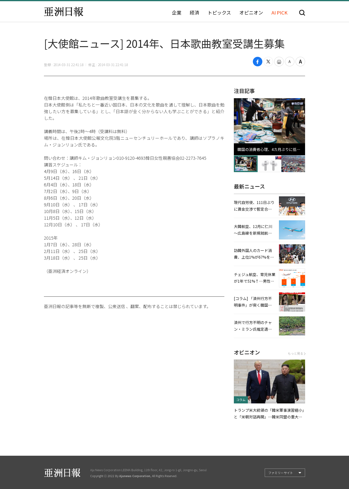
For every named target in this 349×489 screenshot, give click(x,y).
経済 (194, 12)
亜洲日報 (63, 12)
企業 (176, 12)
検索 (302, 13)
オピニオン (251, 12)
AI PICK (279, 12)
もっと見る (295, 353)
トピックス (219, 12)
